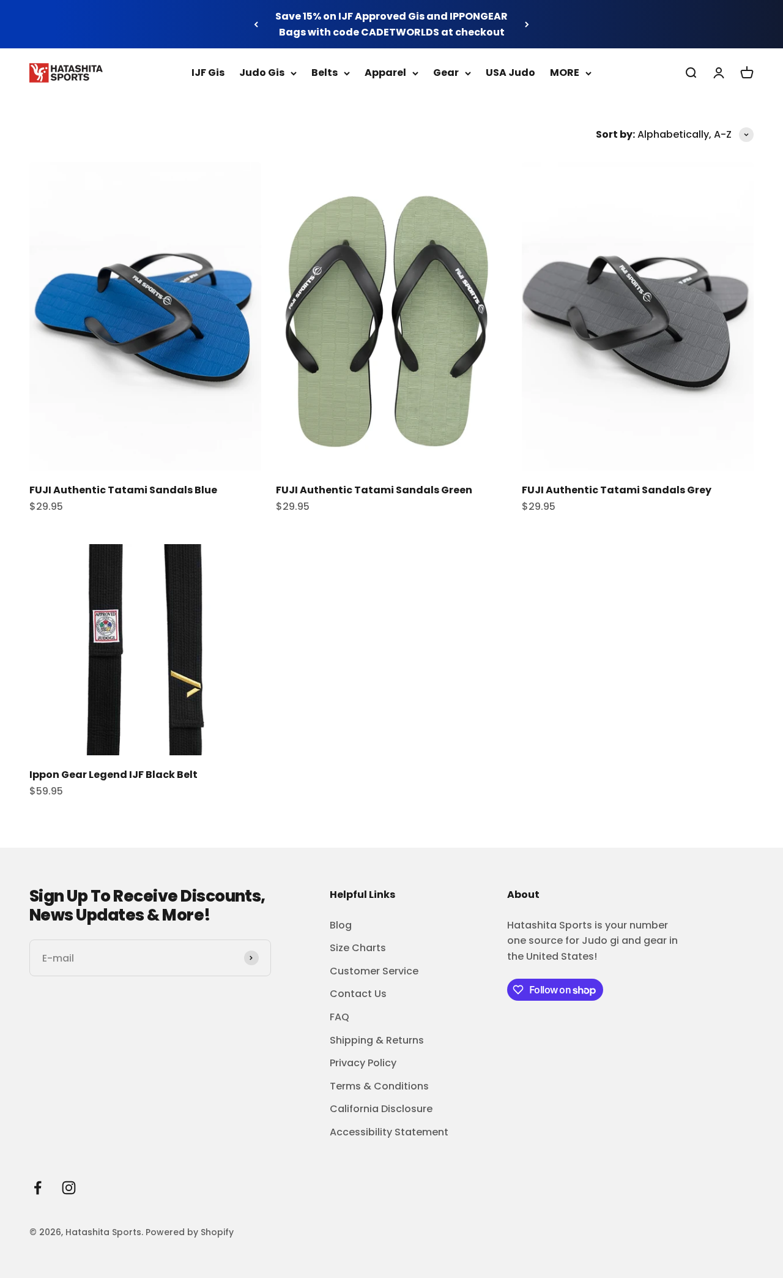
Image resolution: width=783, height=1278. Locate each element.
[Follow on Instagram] (69, 1187)
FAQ (339, 1017)
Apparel (385, 72)
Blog (341, 925)
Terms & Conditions (379, 1086)
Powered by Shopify (190, 1232)
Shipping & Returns (377, 1040)
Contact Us (358, 994)
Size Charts (358, 948)
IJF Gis (208, 72)
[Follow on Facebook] (37, 1187)
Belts (324, 72)
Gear (446, 72)
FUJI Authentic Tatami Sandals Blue (123, 490)
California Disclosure (381, 1109)
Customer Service (374, 971)
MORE (564, 72)
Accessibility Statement (389, 1132)
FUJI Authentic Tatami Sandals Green (374, 490)
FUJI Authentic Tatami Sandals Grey (616, 490)
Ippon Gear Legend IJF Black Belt (113, 775)
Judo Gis (261, 72)
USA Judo (510, 72)
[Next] (527, 24)
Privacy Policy (363, 1063)
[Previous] (256, 24)
